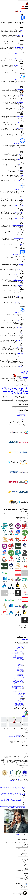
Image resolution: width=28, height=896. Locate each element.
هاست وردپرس (19, 89)
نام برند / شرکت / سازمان (22, 846)
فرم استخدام (20, 359)
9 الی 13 (23, 886)
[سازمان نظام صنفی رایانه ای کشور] (18, 777)
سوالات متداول (22, 378)
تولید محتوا (20, 290)
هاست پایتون (20, 116)
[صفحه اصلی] (14, 4)
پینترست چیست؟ (21, 417)
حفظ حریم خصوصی (18, 704)
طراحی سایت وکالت (18, 684)
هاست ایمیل (20, 108)
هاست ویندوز (20, 128)
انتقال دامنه (20, 180)
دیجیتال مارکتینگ (21, 693)
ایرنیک (21, 170)
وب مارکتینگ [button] (22, 248)
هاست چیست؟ (22, 414)
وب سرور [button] (23, 14)
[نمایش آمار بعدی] (26, 522)
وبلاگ (21, 333)
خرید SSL (21, 175)
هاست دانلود (20, 134)
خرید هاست (17, 79)
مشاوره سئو (20, 695)
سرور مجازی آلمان (19, 53)
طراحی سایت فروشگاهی (17, 212)
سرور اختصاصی (19, 35)
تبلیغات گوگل (20, 295)
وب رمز (19, 779)
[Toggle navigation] (27, 2)
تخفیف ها (21, 366)
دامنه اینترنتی (17, 143)
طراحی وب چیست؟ (21, 415)
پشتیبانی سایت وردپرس (18, 244)
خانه (27, 378)
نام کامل (26, 844)
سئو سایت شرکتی (19, 274)
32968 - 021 (25, 373)
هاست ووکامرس (19, 95)
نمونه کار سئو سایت (18, 302)
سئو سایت (20, 264)
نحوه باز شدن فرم (24, 880)
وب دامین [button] (23, 137)
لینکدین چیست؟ (21, 418)
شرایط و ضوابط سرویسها (17, 346)
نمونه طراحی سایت (18, 238)
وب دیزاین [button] (23, 183)
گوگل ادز (21, 696)
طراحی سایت (17, 189)
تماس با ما (20, 320)
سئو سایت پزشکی (19, 285)
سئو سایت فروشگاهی (18, 280)
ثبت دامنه (21, 663)
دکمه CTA (26, 865)
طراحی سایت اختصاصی (17, 205)
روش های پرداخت (19, 340)
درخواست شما (24, 854)
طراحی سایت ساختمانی (17, 687)
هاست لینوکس (19, 102)
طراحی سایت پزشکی (18, 225)
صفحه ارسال (25, 869)
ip (27, 858)
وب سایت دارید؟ (24, 849)
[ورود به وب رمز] (11, 377)
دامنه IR (21, 164)
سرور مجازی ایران (19, 41)
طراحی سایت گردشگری (17, 686)
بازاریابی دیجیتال (16, 254)
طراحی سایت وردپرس (18, 231)
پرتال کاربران (25, 371)
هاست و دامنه (22, 661)
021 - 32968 (25, 639)
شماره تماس (25, 852)
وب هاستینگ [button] (22, 73)
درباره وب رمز (16, 312)
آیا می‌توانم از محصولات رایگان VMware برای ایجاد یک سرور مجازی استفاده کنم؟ (14, 390)
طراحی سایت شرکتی (18, 198)
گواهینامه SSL (20, 675)
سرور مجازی (20, 29)
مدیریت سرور (20, 70)
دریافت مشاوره (24, 372)
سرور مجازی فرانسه (18, 65)
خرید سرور (17, 20)
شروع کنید (19, 377)
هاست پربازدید (20, 122)
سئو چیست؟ (22, 416)
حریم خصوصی (19, 353)
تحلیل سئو (20, 269)
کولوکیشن (20, 659)
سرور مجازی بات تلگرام (17, 653)
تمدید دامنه (20, 159)
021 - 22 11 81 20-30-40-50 (14, 736)
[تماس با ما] (22, 377)
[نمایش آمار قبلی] (27, 522)
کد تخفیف (26, 873)
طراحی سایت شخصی (18, 218)
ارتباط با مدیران (19, 327)
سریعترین (23, 884)
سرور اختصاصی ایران (18, 47)
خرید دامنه (20, 154)
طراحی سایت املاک (18, 688)
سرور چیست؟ (22, 412)
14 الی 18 (23, 887)
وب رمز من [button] (22, 306)
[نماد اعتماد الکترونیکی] (11, 777)
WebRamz (12, 780)
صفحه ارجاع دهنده (24, 861)
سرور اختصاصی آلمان (18, 58)
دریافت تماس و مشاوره (23, 643)
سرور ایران (20, 647)
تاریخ (27, 876)
